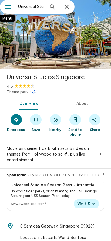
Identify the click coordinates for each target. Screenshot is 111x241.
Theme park (18, 92)
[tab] (27, 103)
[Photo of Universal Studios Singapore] (55, 34)
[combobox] (31, 6)
